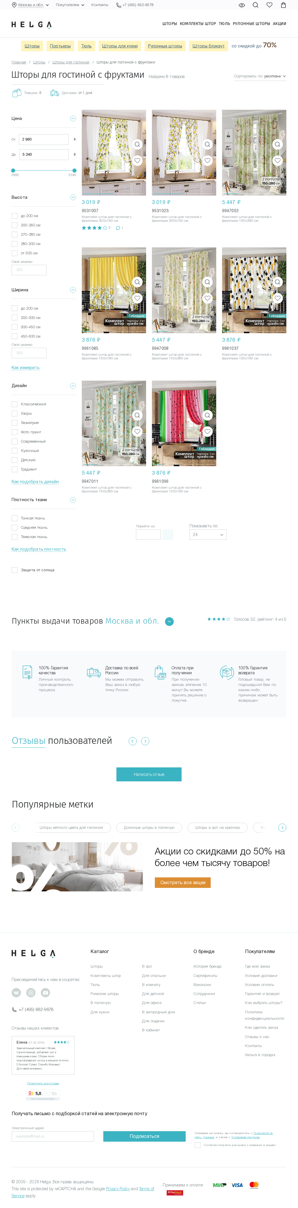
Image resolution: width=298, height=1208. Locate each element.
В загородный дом (158, 1012)
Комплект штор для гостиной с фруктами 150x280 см (247, 219)
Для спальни (154, 975)
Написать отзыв (149, 774)
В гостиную (100, 1003)
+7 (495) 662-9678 (36, 1009)
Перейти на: (146, 526)
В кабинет (150, 1030)
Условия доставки (261, 975)
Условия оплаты (259, 984)
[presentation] (282, 828)
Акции (279, 23)
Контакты (99, 5)
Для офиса (151, 1003)
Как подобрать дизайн (35, 481)
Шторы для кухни (120, 46)
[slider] (13, 170)
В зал (147, 966)
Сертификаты (205, 975)
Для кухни (100, 1012)
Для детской (153, 993)
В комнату (151, 984)
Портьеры (60, 46)
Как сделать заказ (261, 1027)
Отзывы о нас (257, 1037)
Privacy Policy (118, 1188)
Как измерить (26, 367)
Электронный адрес (28, 1128)
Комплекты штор (198, 23)
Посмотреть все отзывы (43, 1083)
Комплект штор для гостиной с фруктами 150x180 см (107, 356)
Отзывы (28, 740)
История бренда (207, 966)
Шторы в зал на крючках (217, 827)
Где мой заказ (257, 966)
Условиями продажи (245, 1137)
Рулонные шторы (251, 23)
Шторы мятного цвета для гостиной (71, 827)
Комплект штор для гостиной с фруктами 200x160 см (107, 219)
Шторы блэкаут (209, 46)
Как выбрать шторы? (264, 1003)
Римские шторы (105, 993)
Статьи (200, 1003)
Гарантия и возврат (262, 993)
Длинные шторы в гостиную (149, 827)
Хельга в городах (260, 1055)
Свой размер (22, 262)
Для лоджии (153, 1021)
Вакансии (202, 984)
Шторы (169, 23)
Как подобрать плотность (39, 549)
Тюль (224, 23)
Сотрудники (204, 993)
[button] (98, 153)
